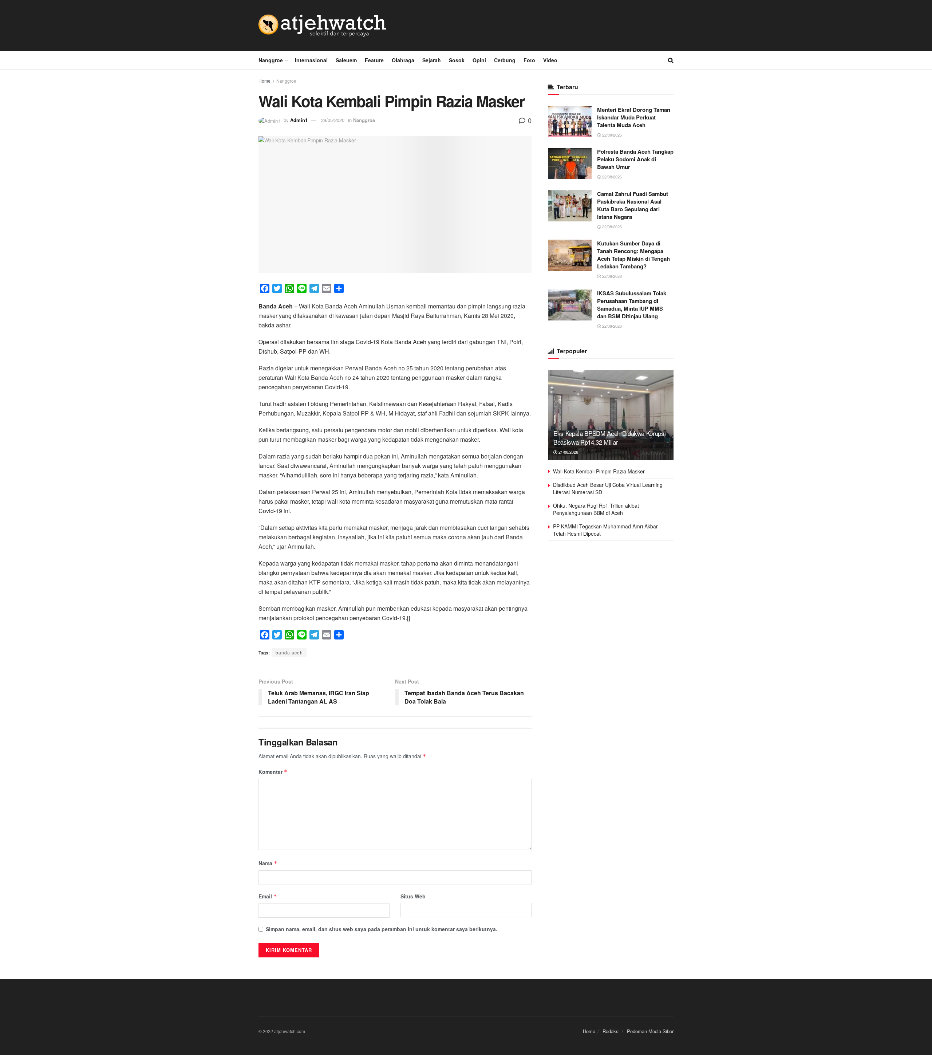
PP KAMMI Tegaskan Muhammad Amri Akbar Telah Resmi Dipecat (605, 530)
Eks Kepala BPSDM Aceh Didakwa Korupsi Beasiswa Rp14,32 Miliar (609, 437)
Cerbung (505, 60)
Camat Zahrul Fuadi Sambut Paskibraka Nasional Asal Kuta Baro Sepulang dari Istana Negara (632, 205)
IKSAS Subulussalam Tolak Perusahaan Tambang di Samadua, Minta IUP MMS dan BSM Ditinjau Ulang (631, 304)
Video (550, 60)
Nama (267, 863)
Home (264, 81)
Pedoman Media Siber (650, 1031)
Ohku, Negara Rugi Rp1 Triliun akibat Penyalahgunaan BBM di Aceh (596, 509)
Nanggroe (270, 60)
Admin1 (299, 120)
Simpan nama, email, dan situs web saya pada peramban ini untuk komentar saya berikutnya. (381, 929)
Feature (374, 60)
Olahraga (403, 60)
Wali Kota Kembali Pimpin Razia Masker (599, 471)
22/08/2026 (611, 135)
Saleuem (346, 60)
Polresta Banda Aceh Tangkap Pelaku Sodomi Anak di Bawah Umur (635, 159)
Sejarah (431, 60)
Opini (479, 60)
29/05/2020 (332, 120)
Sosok (457, 60)
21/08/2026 (567, 452)
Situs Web (413, 896)
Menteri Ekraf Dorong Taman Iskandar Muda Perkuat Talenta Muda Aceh (633, 117)
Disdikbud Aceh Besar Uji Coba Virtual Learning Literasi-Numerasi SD (608, 488)
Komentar (273, 771)
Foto (529, 60)
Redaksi (611, 1031)
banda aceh (289, 652)
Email (267, 896)
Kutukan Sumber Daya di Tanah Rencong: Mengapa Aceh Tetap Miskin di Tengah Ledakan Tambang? (633, 254)
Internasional (311, 60)
